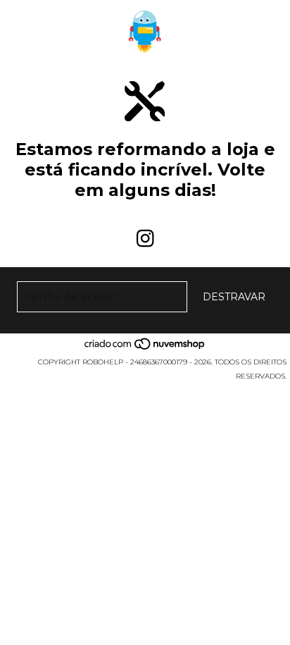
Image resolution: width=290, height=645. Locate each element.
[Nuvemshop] (145, 347)
